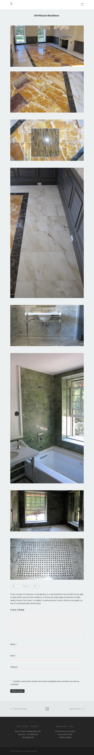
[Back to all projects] (47, 708)
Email (13, 655)
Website (14, 667)
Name (13, 644)
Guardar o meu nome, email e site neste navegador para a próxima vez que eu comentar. (44, 683)
